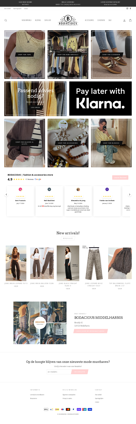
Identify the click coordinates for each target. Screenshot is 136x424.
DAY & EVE (48, 20)
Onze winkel (7, 8)
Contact (26, 8)
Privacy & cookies (67, 398)
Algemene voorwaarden (69, 395)
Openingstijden (17, 8)
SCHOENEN (101, 20)
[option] (25, 3)
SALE (110, 20)
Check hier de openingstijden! (90, 331)
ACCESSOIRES (89, 20)
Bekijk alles (68, 238)
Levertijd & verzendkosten (37, 395)
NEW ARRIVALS (26, 20)
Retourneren (33, 398)
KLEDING (38, 20)
